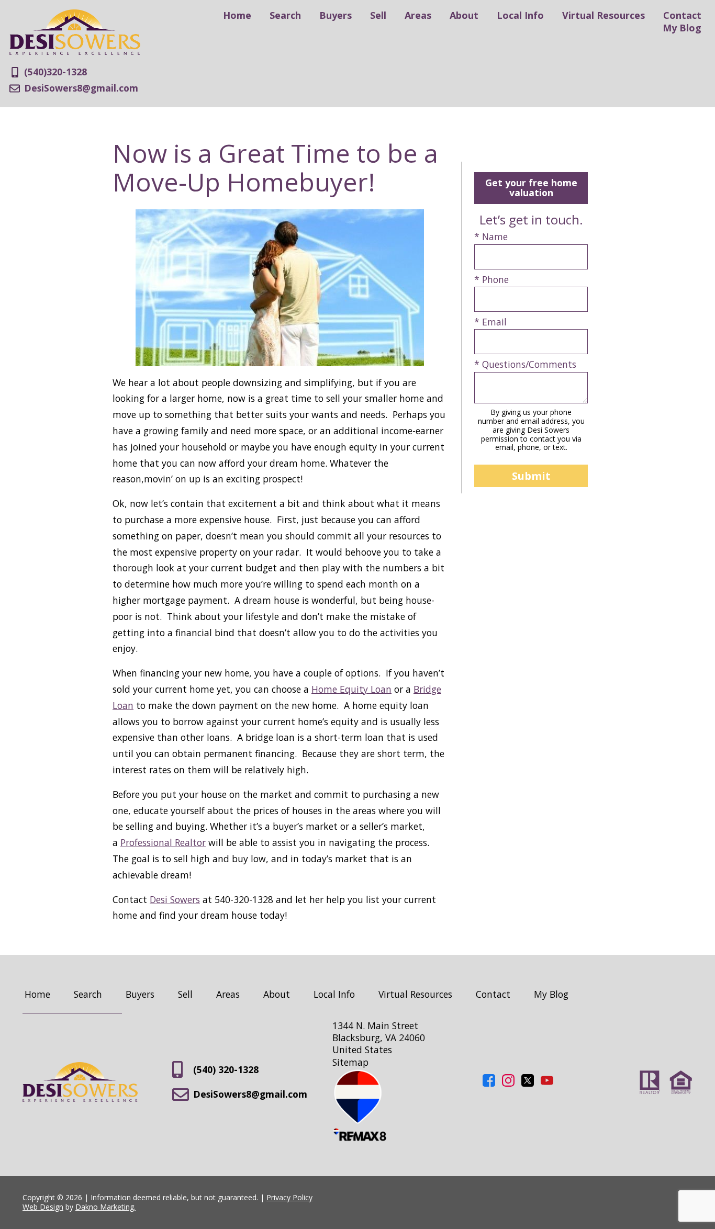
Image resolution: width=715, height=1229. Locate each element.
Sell (378, 15)
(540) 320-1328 (226, 1069)
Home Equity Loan (351, 689)
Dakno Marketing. (105, 1207)
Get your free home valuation (531, 187)
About (464, 15)
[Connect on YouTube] (547, 1083)
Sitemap (350, 1062)
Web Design (43, 1207)
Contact (682, 15)
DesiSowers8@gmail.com (250, 1094)
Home (237, 15)
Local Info (520, 15)
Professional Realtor (163, 842)
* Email (490, 322)
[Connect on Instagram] (508, 1083)
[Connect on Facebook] (489, 1083)
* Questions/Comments (525, 364)
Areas (418, 15)
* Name (491, 237)
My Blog (682, 27)
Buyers (335, 15)
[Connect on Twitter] (527, 1083)
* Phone (491, 280)
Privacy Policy (289, 1197)
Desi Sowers (175, 899)
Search (285, 15)
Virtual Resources (603, 15)
